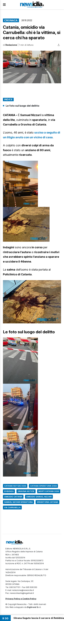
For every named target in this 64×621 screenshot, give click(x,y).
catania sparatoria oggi (43, 486)
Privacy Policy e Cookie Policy (20, 598)
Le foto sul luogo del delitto (22, 105)
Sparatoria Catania (47, 502)
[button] (32, 67)
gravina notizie (26, 491)
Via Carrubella (12, 507)
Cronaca (11, 20)
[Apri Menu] (4, 4)
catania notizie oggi (15, 486)
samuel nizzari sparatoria (18, 502)
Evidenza (9, 491)
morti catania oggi (48, 491)
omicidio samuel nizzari (39, 497)
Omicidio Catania (13, 497)
